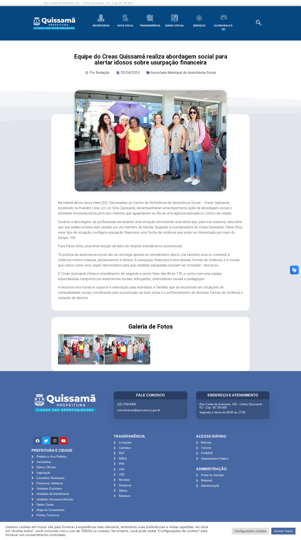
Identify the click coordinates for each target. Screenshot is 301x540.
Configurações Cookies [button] (250, 531)
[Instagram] (54, 440)
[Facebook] (37, 440)
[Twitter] (46, 440)
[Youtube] (63, 440)
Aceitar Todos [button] (283, 531)
